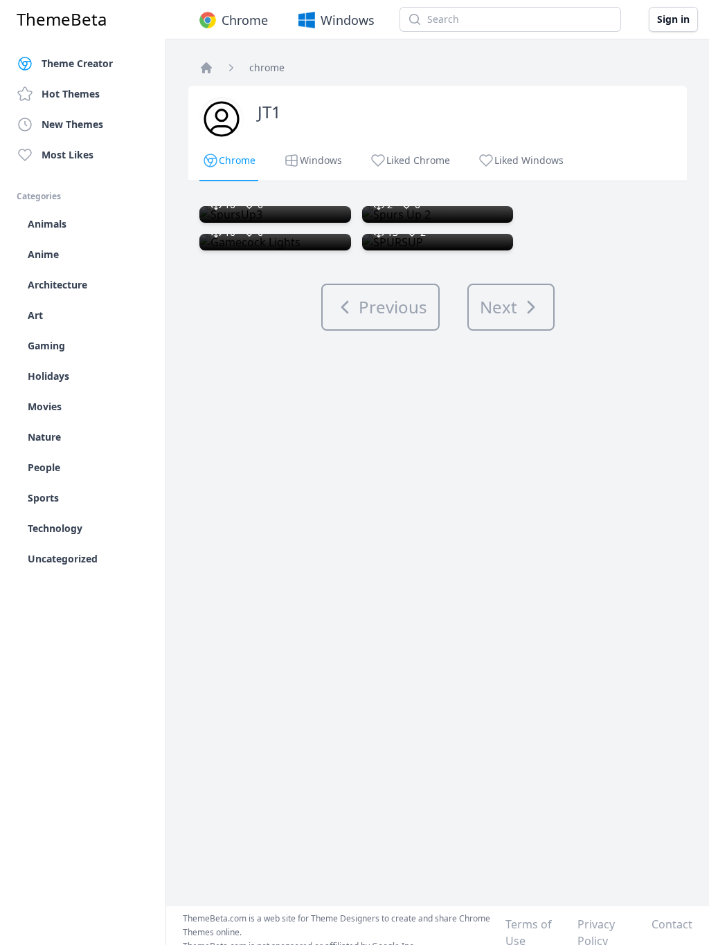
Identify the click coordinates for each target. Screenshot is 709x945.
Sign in (673, 19)
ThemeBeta (62, 19)
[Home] (206, 68)
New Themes (72, 124)
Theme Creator (77, 63)
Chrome (245, 20)
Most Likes (67, 154)
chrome (267, 67)
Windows (348, 20)
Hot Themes (71, 93)
